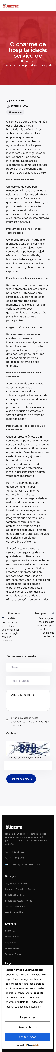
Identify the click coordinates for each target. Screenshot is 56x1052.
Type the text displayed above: (23, 757)
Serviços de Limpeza (15, 906)
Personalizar (27, 1017)
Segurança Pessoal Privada (18, 900)
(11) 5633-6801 (14, 858)
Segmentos (10, 942)
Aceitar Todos (27, 1037)
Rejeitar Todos (27, 1027)
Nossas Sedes (12, 948)
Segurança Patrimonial (16, 883)
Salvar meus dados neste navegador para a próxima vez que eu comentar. (29, 721)
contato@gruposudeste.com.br (23, 864)
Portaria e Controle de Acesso (20, 889)
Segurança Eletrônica (16, 894)
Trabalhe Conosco (14, 954)
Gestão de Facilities (14, 912)
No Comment (18, 100)
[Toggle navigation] (52, 5)
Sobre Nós (10, 930)
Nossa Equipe (12, 936)
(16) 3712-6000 (14, 851)
